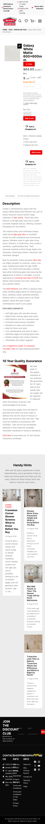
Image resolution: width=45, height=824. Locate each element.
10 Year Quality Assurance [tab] (29, 196)
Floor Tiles (33, 175)
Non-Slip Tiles (31, 179)
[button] (32, 126)
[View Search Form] (19, 21)
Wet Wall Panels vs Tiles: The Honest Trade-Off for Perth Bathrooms (33, 593)
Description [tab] (10, 196)
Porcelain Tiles (20, 30)
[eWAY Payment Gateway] (38, 755)
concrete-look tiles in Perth (26, 278)
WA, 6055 (9, 776)
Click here (7, 435)
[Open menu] (39, 21)
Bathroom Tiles (28, 177)
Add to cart (29, 118)
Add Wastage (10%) (30, 104)
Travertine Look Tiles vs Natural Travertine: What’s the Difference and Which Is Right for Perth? (33, 665)
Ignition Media (32, 821)
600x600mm (12, 289)
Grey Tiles (34, 171)
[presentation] (12, 495)
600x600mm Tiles (33, 185)
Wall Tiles (26, 175)
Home (5, 30)
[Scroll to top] (39, 815)
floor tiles (37, 260)
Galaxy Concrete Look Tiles (32, 173)
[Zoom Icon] (19, 46)
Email (30, 728)
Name (20, 728)
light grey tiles (19, 234)
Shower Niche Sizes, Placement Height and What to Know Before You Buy (33, 518)
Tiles (10, 30)
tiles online (18, 218)
